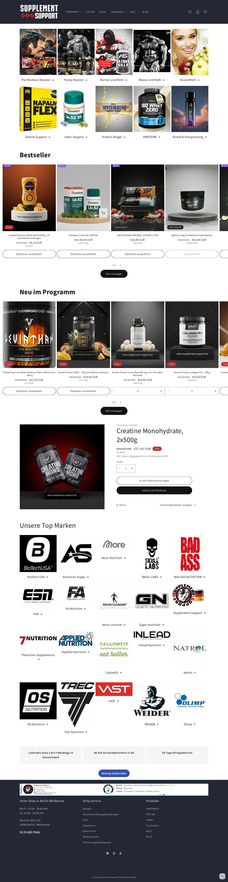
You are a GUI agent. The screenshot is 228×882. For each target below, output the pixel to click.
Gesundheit (188, 80)
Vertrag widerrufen (114, 773)
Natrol (188, 673)
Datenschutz (90, 831)
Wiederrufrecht (91, 836)
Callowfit (112, 673)
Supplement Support (187, 613)
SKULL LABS (150, 577)
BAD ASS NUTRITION (188, 577)
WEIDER (150, 724)
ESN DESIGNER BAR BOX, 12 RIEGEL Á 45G (137, 235)
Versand (134, 456)
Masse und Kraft (150, 80)
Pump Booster (74, 80)
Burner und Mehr (112, 80)
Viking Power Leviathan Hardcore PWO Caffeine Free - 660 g (29, 374)
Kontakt (87, 808)
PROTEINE (150, 137)
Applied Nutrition (74, 652)
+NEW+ (150, 819)
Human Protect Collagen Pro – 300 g (192, 372)
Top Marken (152, 825)
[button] (74, 11)
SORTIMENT (152, 808)
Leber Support (74, 137)
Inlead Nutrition (150, 645)
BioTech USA (36, 577)
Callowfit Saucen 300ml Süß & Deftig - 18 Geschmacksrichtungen (29, 237)
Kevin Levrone (112, 625)
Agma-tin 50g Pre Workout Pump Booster (192, 235)
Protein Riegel (112, 137)
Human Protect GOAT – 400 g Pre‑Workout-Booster (83, 372)
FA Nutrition (74, 609)
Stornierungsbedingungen (97, 842)
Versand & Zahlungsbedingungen (101, 814)
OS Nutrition (36, 724)
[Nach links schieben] (107, 265)
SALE (149, 831)
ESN (36, 614)
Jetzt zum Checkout (154, 490)
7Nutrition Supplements (38, 655)
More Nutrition (112, 558)
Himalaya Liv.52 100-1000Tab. (83, 235)
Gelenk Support (36, 137)
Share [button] (122, 505)
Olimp (188, 724)
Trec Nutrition (74, 732)
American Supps (74, 577)
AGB (85, 819)
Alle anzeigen (114, 274)
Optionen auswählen (29, 254)
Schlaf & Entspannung (188, 137)
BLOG (149, 836)
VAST (112, 701)
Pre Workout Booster (36, 80)
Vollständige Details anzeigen (176, 505)
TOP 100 (150, 814)
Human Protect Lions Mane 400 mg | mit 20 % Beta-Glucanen (137, 374)
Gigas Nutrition (150, 625)
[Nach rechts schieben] (121, 265)
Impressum (89, 825)
